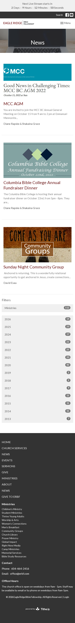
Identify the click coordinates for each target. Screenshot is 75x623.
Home (6, 442)
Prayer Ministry (10, 538)
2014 (37, 411)
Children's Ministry (12, 509)
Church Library (10, 534)
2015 (37, 403)
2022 (37, 349)
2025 (37, 326)
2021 (37, 357)
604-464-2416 (20, 568)
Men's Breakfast (10, 527)
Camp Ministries (10, 549)
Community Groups (12, 530)
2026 (37, 319)
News (6, 454)
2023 (37, 342)
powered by (35, 612)
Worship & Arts (10, 520)
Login (66, 597)
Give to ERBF (11, 496)
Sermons (8, 466)
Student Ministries (12, 512)
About (7, 484)
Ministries (37, 308)
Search (59, 15)
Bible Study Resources (14, 556)
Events (7, 460)
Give (5, 472)
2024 (37, 334)
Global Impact (9, 541)
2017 (37, 388)
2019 (37, 372)
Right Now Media (11, 545)
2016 (37, 395)
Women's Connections (14, 523)
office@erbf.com (19, 573)
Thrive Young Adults (13, 516)
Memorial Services (11, 552)
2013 (37, 418)
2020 (37, 365)
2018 (37, 380)
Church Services (14, 448)
